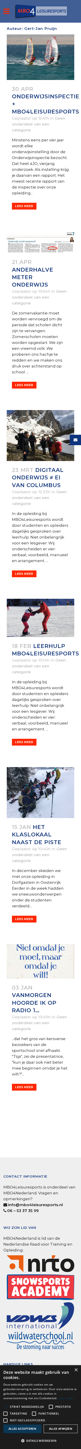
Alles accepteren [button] (22, 1429)
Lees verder (66, 1398)
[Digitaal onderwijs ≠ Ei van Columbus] (40, 435)
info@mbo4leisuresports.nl (35, 1205)
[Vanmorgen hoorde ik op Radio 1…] (40, 961)
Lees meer (24, 206)
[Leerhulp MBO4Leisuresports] (40, 618)
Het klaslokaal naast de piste (36, 834)
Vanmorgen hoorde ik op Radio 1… (34, 1002)
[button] (40, 1441)
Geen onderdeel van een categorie (38, 124)
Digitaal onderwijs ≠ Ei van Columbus (38, 477)
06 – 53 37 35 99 (23, 1210)
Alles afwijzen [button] (60, 1429)
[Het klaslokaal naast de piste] (40, 792)
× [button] (76, 1370)
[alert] (40, 1407)
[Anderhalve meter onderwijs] (40, 242)
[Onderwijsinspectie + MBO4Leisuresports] (40, 57)
